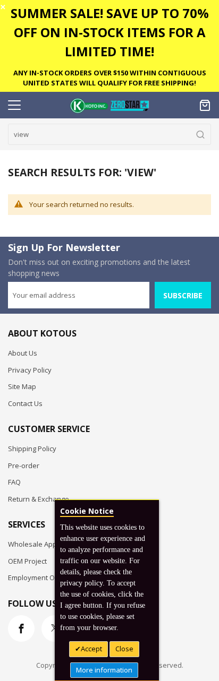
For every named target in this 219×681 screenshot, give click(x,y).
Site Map (22, 386)
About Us (22, 353)
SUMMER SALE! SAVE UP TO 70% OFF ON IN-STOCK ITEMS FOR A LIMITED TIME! (110, 32)
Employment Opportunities (51, 577)
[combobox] (109, 134)
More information (104, 670)
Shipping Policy (32, 448)
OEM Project (27, 561)
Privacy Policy (30, 370)
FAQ (14, 482)
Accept (91, 648)
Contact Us (25, 403)
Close (124, 648)
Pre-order (23, 465)
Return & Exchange (38, 499)
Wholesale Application (44, 544)
